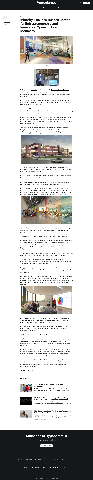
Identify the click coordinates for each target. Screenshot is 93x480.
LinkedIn (60, 467)
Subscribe (86, 2)
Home (28, 7)
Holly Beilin (6, 22)
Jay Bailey (34, 90)
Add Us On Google (53, 467)
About (59, 7)
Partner (64, 7)
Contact (44, 467)
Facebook (64, 467)
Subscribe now (48, 445)
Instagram (68, 467)
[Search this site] (3, 3)
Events (44, 7)
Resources (51, 7)
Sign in (79, 2)
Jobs (39, 7)
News (33, 7)
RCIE (21, 100)
